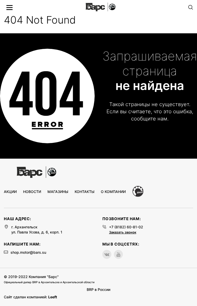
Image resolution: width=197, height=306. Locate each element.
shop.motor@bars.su (28, 252)
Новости (32, 191)
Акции (10, 191)
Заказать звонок (122, 232)
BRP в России (98, 289)
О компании (113, 191)
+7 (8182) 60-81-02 (126, 227)
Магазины (57, 191)
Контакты (84, 191)
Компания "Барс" (44, 276)
